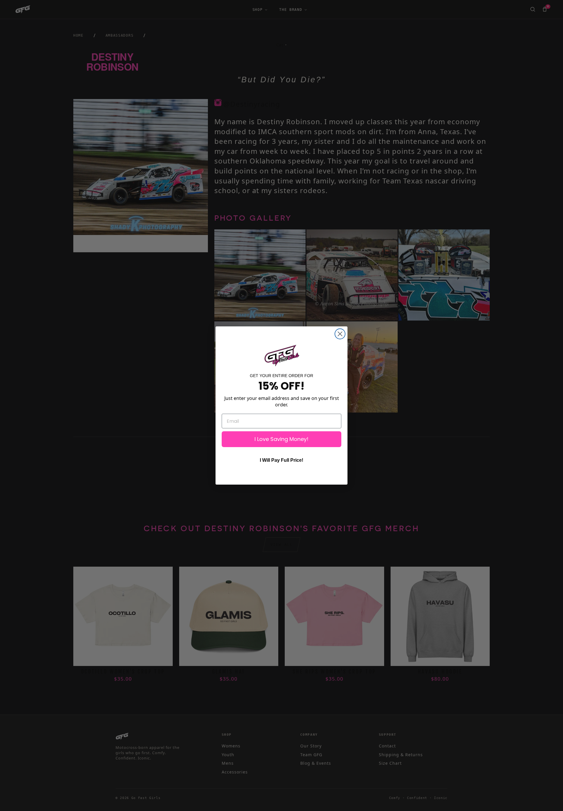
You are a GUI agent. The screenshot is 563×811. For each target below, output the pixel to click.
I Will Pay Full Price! (281, 460)
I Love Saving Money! (281, 439)
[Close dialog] (340, 334)
